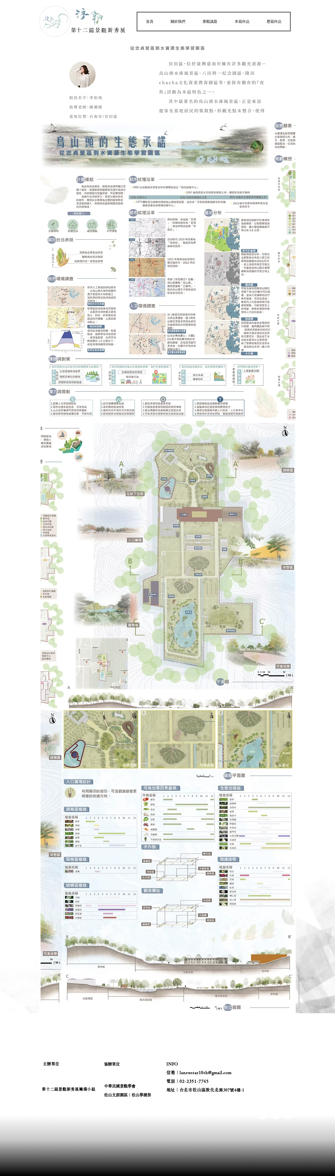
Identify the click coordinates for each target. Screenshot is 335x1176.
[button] (178, 22)
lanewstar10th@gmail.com (205, 1072)
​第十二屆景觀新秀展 (98, 30)
